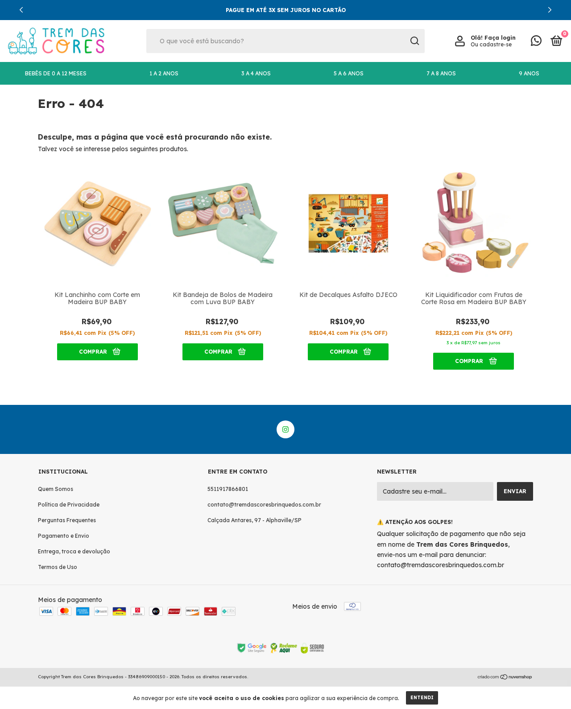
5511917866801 (227, 489)
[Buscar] (414, 41)
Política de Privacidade (68, 504)
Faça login (500, 37)
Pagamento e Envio (63, 535)
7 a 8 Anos (441, 73)
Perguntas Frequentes (67, 520)
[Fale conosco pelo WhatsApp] (536, 42)
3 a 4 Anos (256, 73)
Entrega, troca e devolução (74, 551)
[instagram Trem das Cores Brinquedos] (285, 429)
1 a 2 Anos (163, 73)
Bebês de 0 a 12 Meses (56, 73)
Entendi (422, 698)
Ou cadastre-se (491, 44)
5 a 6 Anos (349, 73)
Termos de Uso (57, 567)
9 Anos (529, 73)
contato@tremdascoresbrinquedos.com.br (264, 504)
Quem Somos (55, 489)
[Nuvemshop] (505, 678)
